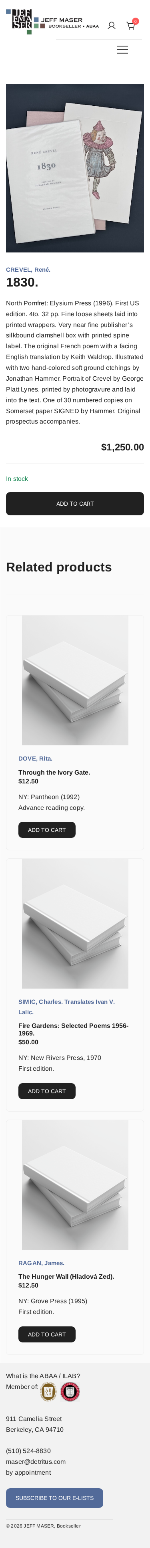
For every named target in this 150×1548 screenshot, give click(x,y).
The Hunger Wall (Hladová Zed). (66, 1276)
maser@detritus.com (36, 1461)
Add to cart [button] (47, 830)
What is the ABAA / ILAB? (43, 1375)
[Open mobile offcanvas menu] (122, 49)
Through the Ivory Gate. (54, 772)
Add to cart (75, 503)
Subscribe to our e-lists (55, 1498)
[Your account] (111, 26)
